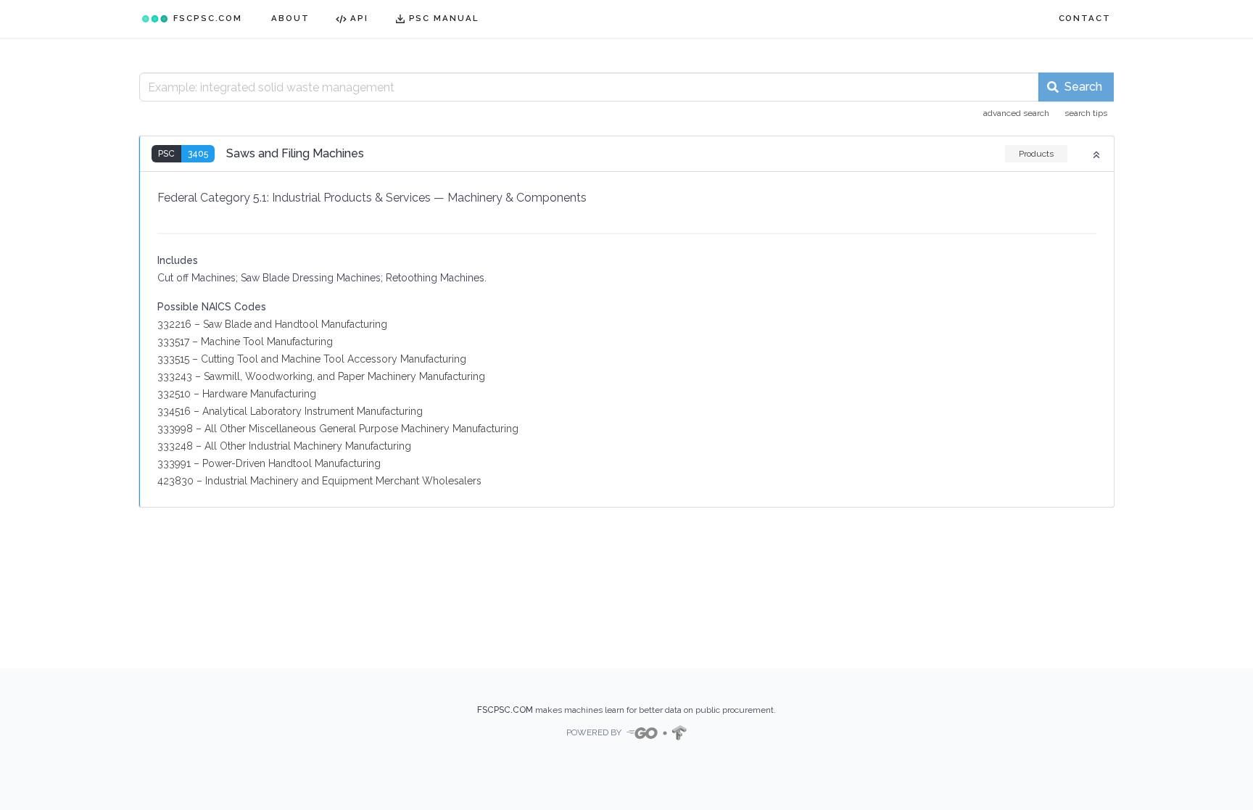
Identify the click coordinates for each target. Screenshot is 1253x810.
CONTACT (1085, 18)
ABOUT (290, 18)
